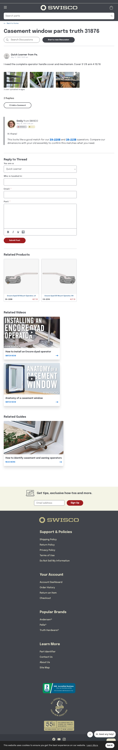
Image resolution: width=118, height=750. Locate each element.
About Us (45, 662)
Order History (47, 587)
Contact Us (46, 657)
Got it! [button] (110, 745)
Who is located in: (13, 176)
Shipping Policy (48, 539)
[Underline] (18, 232)
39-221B (71, 139)
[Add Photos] (23, 232)
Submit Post (14, 240)
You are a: (9, 164)
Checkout (45, 598)
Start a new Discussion (58, 40)
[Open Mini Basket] (112, 7)
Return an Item (48, 593)
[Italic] (13, 232)
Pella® (43, 625)
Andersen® (46, 619)
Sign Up (75, 503)
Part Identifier (48, 651)
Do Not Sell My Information (55, 561)
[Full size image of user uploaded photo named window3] (68, 80)
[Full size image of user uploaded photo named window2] (42, 80)
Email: (7, 189)
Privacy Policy (47, 550)
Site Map (45, 667)
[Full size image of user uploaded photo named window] (15, 80)
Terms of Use (47, 555)
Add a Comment (18, 105)
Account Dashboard (51, 582)
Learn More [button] (92, 745)
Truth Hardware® (49, 630)
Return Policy (47, 545)
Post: (6, 202)
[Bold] (8, 232)
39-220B (55, 139)
